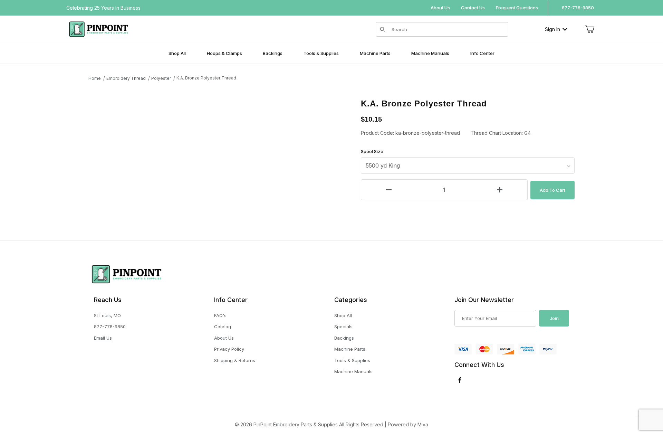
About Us (440, 7)
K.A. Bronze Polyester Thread (206, 78)
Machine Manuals (353, 371)
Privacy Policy (229, 349)
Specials (343, 326)
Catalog (222, 326)
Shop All (343, 315)
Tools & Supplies (352, 360)
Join (554, 318)
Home (94, 78)
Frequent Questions (517, 7)
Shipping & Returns (234, 360)
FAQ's (220, 315)
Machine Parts (349, 349)
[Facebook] (459, 380)
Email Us (103, 338)
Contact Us (473, 7)
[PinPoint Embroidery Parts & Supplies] (98, 28)
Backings (344, 338)
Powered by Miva (408, 424)
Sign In (552, 29)
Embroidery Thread (126, 78)
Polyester (161, 78)
